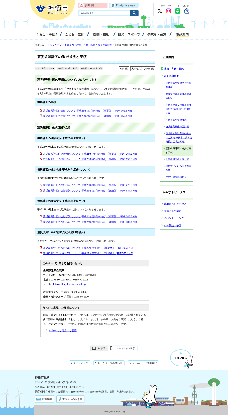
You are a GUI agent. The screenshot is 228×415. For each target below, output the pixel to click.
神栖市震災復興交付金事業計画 (178, 85)
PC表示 (101, 348)
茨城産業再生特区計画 (177, 126)
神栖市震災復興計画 (176, 120)
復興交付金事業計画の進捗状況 (178, 96)
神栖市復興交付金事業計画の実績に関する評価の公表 (178, 109)
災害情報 (89, 5)
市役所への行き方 (72, 399)
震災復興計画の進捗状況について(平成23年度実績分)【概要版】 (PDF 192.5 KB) (88, 247)
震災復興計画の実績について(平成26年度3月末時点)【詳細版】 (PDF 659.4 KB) (87, 116)
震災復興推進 (105, 44)
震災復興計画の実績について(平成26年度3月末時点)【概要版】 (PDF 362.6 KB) (87, 110)
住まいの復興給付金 (176, 177)
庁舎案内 (47, 399)
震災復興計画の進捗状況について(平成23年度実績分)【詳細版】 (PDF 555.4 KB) (88, 253)
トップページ (55, 44)
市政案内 (69, 44)
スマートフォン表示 (124, 348)
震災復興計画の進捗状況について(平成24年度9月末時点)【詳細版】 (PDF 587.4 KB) (90, 222)
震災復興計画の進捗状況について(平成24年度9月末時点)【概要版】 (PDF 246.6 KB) (90, 216)
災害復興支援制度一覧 (177, 159)
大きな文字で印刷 (140, 68)
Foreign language (125, 5)
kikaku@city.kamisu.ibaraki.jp (69, 284)
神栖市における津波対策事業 (178, 168)
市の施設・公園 (172, 225)
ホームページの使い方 (109, 363)
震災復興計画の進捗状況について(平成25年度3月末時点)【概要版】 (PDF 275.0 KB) (90, 185)
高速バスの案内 (172, 211)
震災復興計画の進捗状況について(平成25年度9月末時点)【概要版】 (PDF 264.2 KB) (90, 153)
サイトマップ (80, 363)
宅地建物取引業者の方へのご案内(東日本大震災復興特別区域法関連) (179, 137)
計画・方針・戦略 (85, 44)
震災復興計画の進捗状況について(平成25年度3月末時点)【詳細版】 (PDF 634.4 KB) (90, 190)
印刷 (122, 69)
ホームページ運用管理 (144, 363)
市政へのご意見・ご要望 (63, 330)
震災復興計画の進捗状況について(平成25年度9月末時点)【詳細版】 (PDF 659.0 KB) (90, 159)
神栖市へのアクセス (175, 203)
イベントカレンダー (175, 218)
